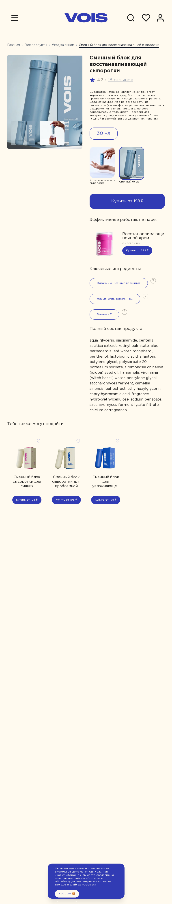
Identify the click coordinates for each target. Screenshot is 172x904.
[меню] (14, 18)
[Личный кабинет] (160, 17)
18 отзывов (120, 80)
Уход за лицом (63, 45)
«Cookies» (89, 884)
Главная (13, 45)
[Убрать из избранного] (38, 441)
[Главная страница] (86, 17)
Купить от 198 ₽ (127, 201)
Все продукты (36, 45)
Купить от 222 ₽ (137, 250)
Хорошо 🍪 (67, 893)
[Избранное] (146, 17)
